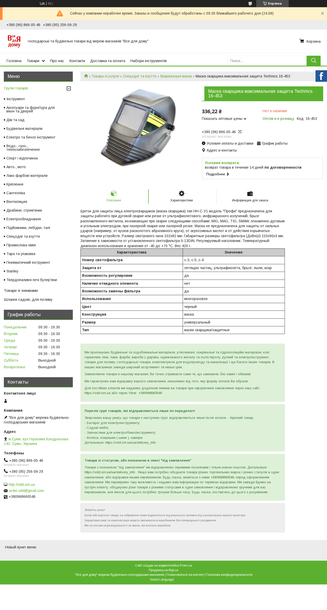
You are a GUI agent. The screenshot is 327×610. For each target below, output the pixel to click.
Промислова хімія (21, 245)
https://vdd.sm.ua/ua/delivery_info (110, 472)
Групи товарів (16, 88)
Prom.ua (186, 565)
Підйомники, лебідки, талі (28, 228)
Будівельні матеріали (24, 128)
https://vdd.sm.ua (97, 393)
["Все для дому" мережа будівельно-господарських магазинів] (14, 41)
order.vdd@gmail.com (26, 491)
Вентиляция (16, 202)
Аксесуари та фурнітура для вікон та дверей (30, 109)
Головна (13, 61)
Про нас (57, 61)
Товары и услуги (105, 76)
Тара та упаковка (20, 254)
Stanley (12, 271)
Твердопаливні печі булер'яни (31, 280)
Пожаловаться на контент (185, 575)
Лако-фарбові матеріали (27, 176)
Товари (33, 61)
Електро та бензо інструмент (30, 137)
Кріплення (14, 184)
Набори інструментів (148, 61)
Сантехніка (15, 193)
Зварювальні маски (176, 76)
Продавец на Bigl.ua (163, 570)
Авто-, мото (16, 167)
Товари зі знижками (21, 290)
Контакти (77, 61)
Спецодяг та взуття (139, 76)
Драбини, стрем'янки (24, 210)
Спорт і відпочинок (22, 158)
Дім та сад (15, 120)
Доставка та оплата (107, 61)
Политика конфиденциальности (229, 575)
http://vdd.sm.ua (22, 484)
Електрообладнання (23, 219)
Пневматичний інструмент (28, 262)
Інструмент (15, 99)
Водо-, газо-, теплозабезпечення (23, 148)
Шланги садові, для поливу (28, 299)
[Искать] (314, 61)
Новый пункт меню (20, 547)
